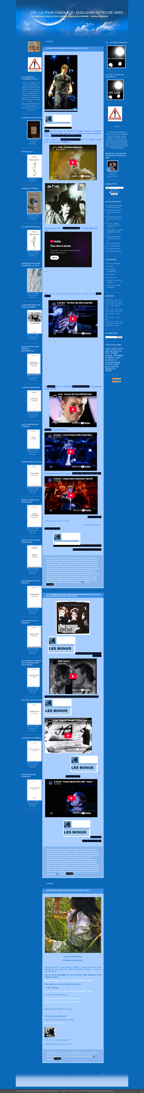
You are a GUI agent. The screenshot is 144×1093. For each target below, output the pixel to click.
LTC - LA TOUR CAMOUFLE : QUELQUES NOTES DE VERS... (78, 12)
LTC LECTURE (111, 277)
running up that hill (58, 867)
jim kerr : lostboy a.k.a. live (61, 869)
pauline (51, 1054)
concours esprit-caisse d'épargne (56, 863)
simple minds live (86, 576)
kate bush (89, 574)
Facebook (86, 582)
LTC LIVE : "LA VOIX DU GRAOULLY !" (114, 281)
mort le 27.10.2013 (84, 566)
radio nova (56, 572)
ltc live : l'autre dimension (61, 574)
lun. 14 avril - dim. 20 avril (115, 304)
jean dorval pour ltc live (114, 350)
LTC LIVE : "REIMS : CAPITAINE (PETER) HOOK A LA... (113, 225)
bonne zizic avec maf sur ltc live (56, 1056)
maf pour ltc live (87, 1056)
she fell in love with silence (72, 576)
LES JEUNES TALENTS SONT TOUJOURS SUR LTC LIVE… (68, 890)
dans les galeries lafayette (54, 580)
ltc (56, 851)
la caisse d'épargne (76, 572)
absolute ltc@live (114, 356)
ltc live (60, 851)
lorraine (109, 359)
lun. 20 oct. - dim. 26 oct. (114, 299)
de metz (80, 578)
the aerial (78, 568)
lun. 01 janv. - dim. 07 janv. (115, 321)
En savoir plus (109, 1091)
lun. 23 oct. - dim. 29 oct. (114, 323)
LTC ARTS (110, 266)
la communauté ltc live (112, 362)
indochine (78, 582)
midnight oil (49, 574)
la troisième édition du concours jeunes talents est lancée (79, 861)
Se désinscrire (115, 192)
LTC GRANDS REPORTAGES (111, 270)
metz (116, 364)
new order (111, 348)
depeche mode (110, 369)
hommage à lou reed (71, 566)
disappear (76, 574)
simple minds (111, 354)
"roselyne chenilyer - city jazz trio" (67, 564)
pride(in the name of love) (62, 859)
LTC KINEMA (111, 274)
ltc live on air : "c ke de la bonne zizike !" (62, 857)
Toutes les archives (113, 325)
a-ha (50, 560)
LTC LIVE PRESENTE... (114, 243)
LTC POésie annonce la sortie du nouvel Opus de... (114, 212)
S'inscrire (115, 190)
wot (94, 572)
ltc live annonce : (51, 564)
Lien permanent (87, 558)
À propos (116, 126)
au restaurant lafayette (70, 578)
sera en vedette (92, 580)
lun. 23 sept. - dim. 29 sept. (112, 314)
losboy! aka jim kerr (57, 576)
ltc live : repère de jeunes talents (65, 568)
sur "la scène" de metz (85, 564)
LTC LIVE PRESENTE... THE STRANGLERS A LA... (114, 238)
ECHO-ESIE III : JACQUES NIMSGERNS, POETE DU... (115, 232)
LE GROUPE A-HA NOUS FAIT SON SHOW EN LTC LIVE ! (67, 48)
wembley (82, 574)
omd (117, 357)
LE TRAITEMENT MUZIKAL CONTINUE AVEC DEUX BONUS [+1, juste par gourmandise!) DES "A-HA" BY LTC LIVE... (73, 595)
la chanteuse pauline (60, 1054)
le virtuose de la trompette (79, 580)
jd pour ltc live (93, 562)
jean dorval (111, 366)
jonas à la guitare (51, 582)
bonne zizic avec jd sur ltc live (58, 853)
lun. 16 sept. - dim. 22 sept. (112, 318)
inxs (71, 574)
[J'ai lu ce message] (142, 1091)
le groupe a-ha (57, 560)
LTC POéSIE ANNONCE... (115, 251)
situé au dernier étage (90, 578)
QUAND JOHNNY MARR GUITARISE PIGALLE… (114, 206)
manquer (60, 578)
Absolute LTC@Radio (113, 263)
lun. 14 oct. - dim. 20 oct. (114, 311)
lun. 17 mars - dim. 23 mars (112, 306)
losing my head (86, 568)
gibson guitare (64, 572)
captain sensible (87, 572)
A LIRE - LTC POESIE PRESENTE (113, 286)
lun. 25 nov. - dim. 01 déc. (115, 309)
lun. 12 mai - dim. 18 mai (114, 301)
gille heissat (66, 580)
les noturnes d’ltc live (83, 560)
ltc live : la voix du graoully (66, 562)
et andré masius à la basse (66, 582)
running (94, 568)
